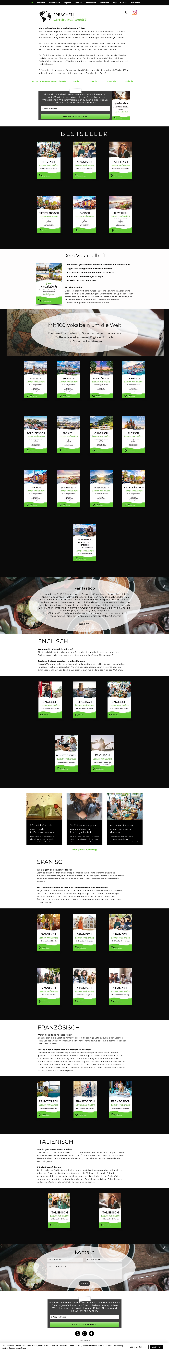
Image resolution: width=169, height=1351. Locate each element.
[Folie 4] (82, 628)
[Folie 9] (93, 628)
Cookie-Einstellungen (138, 1347)
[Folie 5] (84, 628)
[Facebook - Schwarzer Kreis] (91, 1333)
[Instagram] (134, 12)
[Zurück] (13, 605)
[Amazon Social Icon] (126, 12)
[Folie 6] (86, 628)
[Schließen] (166, 1347)
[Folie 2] (77, 628)
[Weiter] (155, 605)
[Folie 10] (95, 628)
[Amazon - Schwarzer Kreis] (77, 1333)
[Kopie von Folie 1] (75, 628)
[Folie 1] (73, 628)
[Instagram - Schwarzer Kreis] (84, 1333)
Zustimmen (156, 1347)
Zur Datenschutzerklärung (15, 1348)
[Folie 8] (91, 628)
